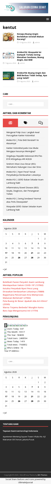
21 (32, 253)
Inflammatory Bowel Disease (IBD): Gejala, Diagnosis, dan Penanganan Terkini (22, 190)
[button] (47, 19)
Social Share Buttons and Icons (20, 479)
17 (6, 253)
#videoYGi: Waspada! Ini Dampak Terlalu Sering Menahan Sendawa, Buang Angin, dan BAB (30, 56)
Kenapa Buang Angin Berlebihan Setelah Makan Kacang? (30, 36)
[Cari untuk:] (25, 104)
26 (19, 257)
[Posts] (10, 123)
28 (32, 257)
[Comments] (40, 123)
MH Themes (42, 475)
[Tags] (25, 123)
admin (37, 42)
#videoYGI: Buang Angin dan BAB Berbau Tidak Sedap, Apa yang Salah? (32, 75)
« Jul (5, 269)
